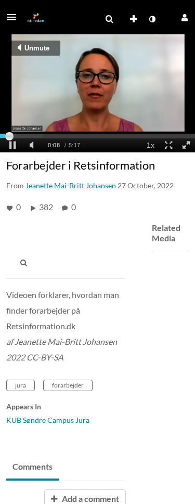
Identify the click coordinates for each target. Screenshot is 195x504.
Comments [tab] (32, 466)
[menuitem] (109, 19)
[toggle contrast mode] (152, 19)
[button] (14, 17)
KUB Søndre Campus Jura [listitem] (47, 420)
